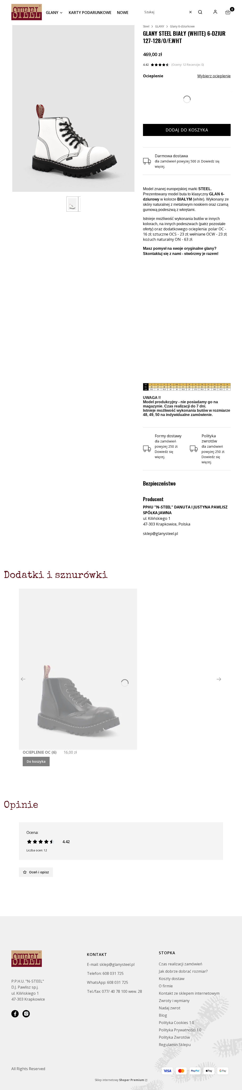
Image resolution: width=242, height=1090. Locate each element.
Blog (163, 1015)
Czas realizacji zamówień (180, 964)
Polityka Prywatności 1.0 (180, 1030)
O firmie (166, 986)
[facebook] (15, 1013)
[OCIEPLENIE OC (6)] (78, 669)
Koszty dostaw (171, 978)
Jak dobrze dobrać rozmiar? (183, 971)
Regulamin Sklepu (175, 1044)
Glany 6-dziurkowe (182, 26)
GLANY (159, 26)
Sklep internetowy (119, 1080)
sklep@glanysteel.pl (160, 533)
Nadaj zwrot (169, 1008)
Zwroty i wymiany (174, 1000)
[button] (200, 12)
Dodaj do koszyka (187, 130)
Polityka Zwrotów (174, 1037)
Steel (146, 26)
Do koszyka (36, 761)
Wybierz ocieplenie (214, 76)
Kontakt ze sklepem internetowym (189, 993)
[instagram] (26, 1013)
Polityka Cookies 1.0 (176, 1022)
